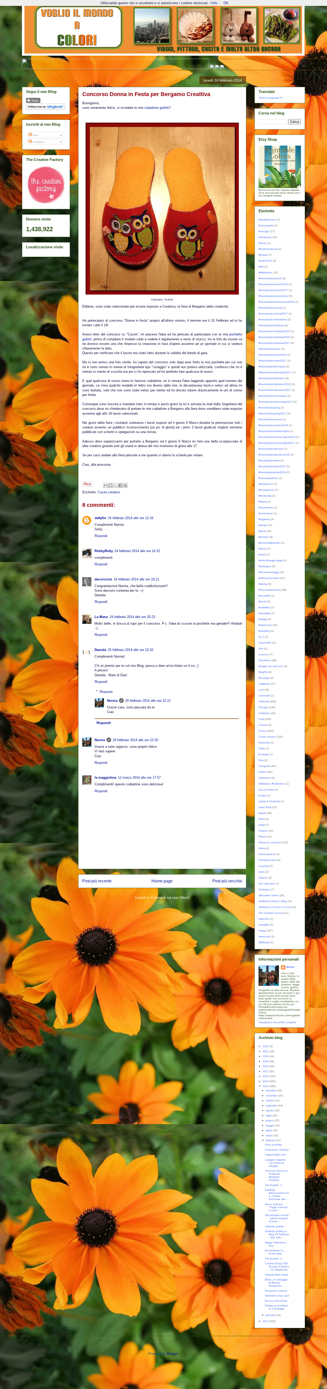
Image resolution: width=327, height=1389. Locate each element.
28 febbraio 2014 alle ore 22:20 (135, 740)
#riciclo (262, 548)
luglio (269, 1115)
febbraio (271, 1140)
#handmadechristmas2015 (274, 331)
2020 (266, 1056)
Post (35, 135)
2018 (266, 1066)
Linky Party (265, 807)
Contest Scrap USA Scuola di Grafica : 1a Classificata (277, 1266)
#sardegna (265, 566)
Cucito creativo (109, 492)
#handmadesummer (270, 419)
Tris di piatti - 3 (273, 1258)
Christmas (264, 713)
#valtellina (264, 607)
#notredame (266, 513)
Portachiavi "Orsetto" (277, 1149)
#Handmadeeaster (270, 348)
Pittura (262, 836)
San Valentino (267, 883)
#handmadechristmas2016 (274, 337)
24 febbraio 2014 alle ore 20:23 (132, 617)
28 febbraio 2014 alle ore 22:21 (148, 701)
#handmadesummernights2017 (277, 442)
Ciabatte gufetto (274, 1226)
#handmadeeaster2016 (272, 354)
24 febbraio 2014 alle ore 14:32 (137, 551)
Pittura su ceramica (270, 842)
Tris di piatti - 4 (273, 1185)
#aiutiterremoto (267, 219)
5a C (261, 636)
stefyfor (100, 518)
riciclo (262, 871)
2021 (266, 1051)
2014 (266, 1086)
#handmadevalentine (271, 448)
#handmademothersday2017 (276, 401)
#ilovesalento (266, 489)
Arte (261, 648)
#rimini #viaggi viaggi (271, 560)
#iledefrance (266, 484)
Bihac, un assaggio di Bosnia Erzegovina (276, 1282)
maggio (270, 1125)
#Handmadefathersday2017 (275, 372)
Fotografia (265, 766)
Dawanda (264, 742)
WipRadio (264, 942)
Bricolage (264, 677)
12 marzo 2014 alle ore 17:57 (139, 777)
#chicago (264, 231)
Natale (262, 813)
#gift (261, 266)
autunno (263, 654)
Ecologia (264, 754)
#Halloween (265, 272)
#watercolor (265, 625)
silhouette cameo (269, 895)
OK (226, 3)
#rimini (262, 554)
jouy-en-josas (266, 789)
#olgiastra (264, 519)
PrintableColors (267, 860)
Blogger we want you (271, 666)
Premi (262, 848)
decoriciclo (103, 579)
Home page (162, 881)
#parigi (262, 525)
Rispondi (101, 536)
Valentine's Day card (277, 1295)
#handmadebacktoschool (273, 296)
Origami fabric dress (276, 1274)
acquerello (265, 642)
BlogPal (263, 672)
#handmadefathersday (272, 366)
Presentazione (267, 854)
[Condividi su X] (115, 485)
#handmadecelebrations (273, 319)
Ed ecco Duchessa (276, 1300)
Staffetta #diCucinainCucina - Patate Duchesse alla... (277, 1194)
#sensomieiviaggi (269, 572)
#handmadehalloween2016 (275, 384)
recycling (264, 866)
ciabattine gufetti (156, 108)
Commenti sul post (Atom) (170, 898)
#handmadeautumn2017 (273, 290)
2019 (266, 1061)
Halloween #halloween (272, 783)
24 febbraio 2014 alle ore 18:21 (136, 579)
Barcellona (265, 660)
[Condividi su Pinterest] (125, 485)
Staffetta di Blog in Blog (273, 901)
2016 (266, 1076)
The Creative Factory (271, 913)
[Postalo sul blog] (110, 485)
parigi (262, 824)
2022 (266, 1046)
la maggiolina (105, 777)
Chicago (263, 707)
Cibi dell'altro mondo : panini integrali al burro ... (277, 1218)
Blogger (172, 1354)
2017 (266, 1071)
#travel (262, 601)
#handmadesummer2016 (273, 425)
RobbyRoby (104, 551)
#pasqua (264, 536)
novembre (272, 1095)
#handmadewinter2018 (272, 472)
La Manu (101, 617)
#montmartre (266, 507)
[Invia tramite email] (105, 485)
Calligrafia (264, 683)
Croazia (263, 724)
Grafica (263, 772)
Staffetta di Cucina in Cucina (275, 907)
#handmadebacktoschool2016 (277, 301)
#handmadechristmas (271, 325)
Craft (261, 719)
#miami (263, 501)
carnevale (264, 695)
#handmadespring (269, 407)
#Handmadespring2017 (272, 413)
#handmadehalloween (272, 378)
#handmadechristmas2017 (274, 343)
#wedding (264, 630)
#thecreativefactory (270, 589)
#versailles (265, 613)
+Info (213, 3)
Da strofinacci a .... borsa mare (276, 1252)
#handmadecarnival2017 (273, 313)
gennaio (271, 1315)
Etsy (261, 760)
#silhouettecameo (269, 578)
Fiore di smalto (273, 1144)
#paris (262, 531)
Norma (112, 701)
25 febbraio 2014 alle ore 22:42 (130, 650)
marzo (270, 1135)
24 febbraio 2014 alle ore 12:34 (130, 518)
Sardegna (264, 889)
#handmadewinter (269, 460)
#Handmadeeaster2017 (273, 360)
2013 (266, 1321)
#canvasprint (266, 225)
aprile (269, 1130)
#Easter (263, 254)
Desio (262, 748)
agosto (270, 1110)
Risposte (106, 691)
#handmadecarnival (270, 307)
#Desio (263, 243)
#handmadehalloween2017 (275, 390)
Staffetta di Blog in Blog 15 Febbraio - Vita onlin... (277, 1234)
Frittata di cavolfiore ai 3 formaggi (276, 1307)
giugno (270, 1120)
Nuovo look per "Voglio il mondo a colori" (276, 1207)
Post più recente (97, 881)
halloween (265, 777)
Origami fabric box (275, 1154)
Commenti (38, 142)
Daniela (100, 650)
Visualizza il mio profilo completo (277, 1022)
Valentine (264, 918)
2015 (266, 1081)
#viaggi (263, 619)
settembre (272, 1105)
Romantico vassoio (276, 1290)
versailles (264, 924)
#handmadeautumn (270, 278)
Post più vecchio (227, 881)
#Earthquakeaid (268, 249)
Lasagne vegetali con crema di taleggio (275, 1162)
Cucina (263, 730)
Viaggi (262, 930)
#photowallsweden (270, 542)
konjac (262, 795)
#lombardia (265, 495)
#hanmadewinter (268, 478)
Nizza (262, 819)
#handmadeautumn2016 (273, 284)
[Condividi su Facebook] (120, 485)
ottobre (270, 1100)
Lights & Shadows (269, 801)
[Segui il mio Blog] (33, 102)
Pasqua (263, 830)
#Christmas (265, 237)
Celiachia (264, 701)
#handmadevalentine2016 (274, 454)
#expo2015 (265, 260)
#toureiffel (264, 595)
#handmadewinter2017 (272, 466)
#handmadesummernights (274, 431)
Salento (263, 877)
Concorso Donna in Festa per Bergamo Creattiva (276, 1175)
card (261, 689)
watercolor (265, 936)
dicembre (271, 1090)
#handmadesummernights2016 (277, 437)
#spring (263, 583)
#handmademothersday (273, 395)
